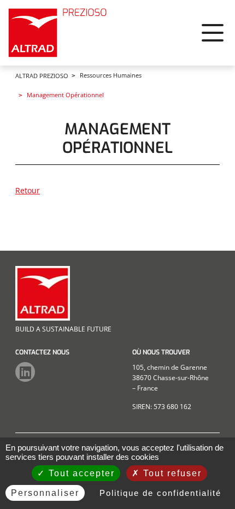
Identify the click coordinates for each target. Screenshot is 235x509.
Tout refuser (171, 473)
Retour (27, 190)
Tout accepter (80, 473)
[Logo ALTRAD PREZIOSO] (59, 33)
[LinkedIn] (25, 372)
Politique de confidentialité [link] (160, 493)
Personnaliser (45, 493)
